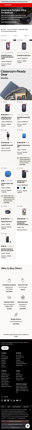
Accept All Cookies (15, 427)
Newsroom (3, 362)
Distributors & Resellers (21, 363)
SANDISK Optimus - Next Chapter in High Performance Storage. (14, 1)
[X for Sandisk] (11, 400)
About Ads (25, 406)
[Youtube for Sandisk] (17, 400)
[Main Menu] (2, 5)
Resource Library (20, 378)
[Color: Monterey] (24, 188)
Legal (8, 406)
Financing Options (20, 362)
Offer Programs (4, 383)
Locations (3, 363)
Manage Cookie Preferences (15, 421)
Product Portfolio (20, 357)
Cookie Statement (21, 418)
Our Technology (4, 357)
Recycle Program (5, 381)
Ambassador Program (6, 386)
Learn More (9, 291)
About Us (3, 355)
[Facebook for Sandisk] (5, 400)
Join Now (9, 308)
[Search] (30, 5)
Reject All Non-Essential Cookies (15, 424)
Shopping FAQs (19, 365)
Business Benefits (5, 375)
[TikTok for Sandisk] (8, 400)
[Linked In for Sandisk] (14, 400)
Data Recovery (4, 379)
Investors (3, 360)
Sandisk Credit (4, 376)
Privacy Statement (12, 418)
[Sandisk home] (8, 5)
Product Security (20, 379)
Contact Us (3, 367)
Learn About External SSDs (8, 22)
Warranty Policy (19, 375)
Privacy (3, 406)
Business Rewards (5, 378)
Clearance (18, 360)
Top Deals (18, 358)
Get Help (18, 373)
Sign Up (23, 289)
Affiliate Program (5, 384)
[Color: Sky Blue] (21, 188)
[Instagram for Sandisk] (2, 400)
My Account (19, 355)
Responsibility (4, 358)
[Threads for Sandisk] (20, 400)
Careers (3, 365)
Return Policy (19, 376)
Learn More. (23, 164)
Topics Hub (3, 373)
